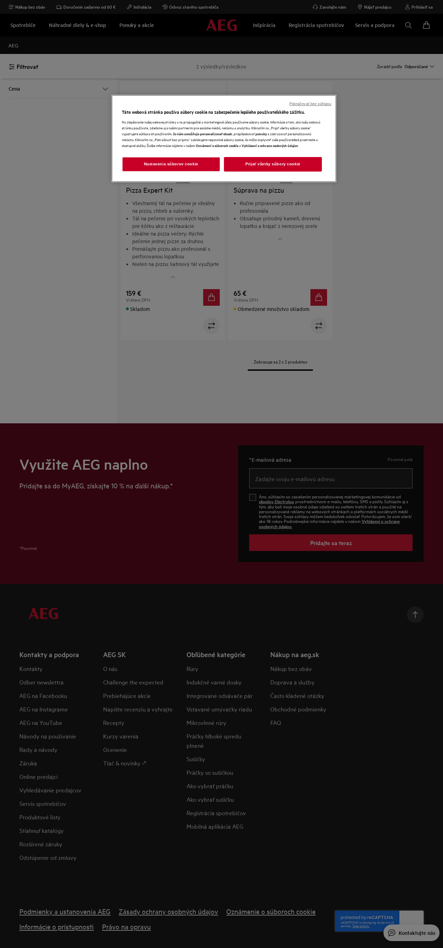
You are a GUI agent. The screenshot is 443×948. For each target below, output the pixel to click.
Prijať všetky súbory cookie (272, 164)
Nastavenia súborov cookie (171, 164)
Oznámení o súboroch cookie (217, 145)
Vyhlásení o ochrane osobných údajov (270, 145)
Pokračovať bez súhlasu (310, 104)
